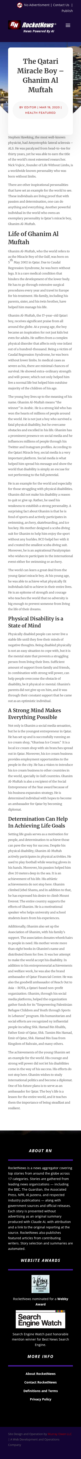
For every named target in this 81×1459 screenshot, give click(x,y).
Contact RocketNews (40, 1382)
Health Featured (40, 112)
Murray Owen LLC (60, 1434)
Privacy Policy (40, 1399)
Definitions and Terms (40, 1391)
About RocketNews (41, 1374)
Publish (67, 11)
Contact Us (61, 5)
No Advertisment (37, 5)
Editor (30, 107)
